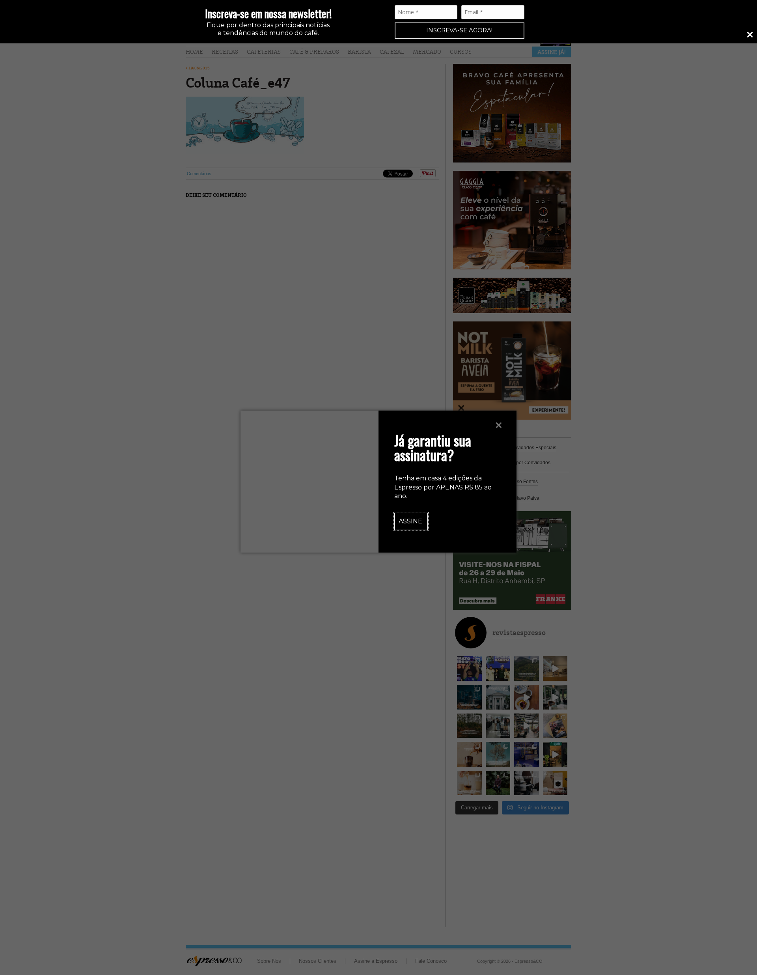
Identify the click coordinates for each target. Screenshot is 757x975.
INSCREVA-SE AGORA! (459, 30)
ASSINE (410, 521)
